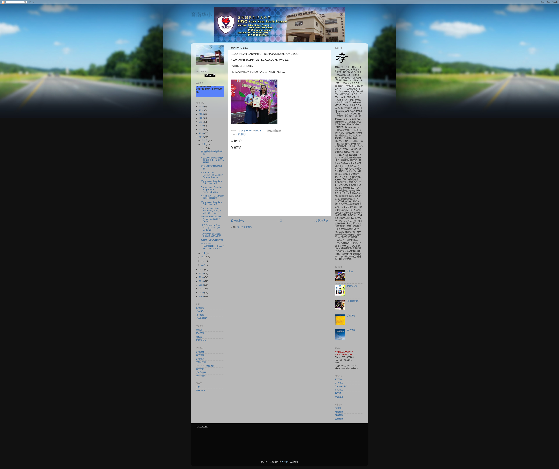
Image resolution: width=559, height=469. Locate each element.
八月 (203, 253)
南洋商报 (339, 415)
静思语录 (339, 397)
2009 (201, 296)
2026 (201, 106)
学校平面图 (201, 376)
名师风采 (200, 308)
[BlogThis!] (271, 130)
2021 (201, 122)
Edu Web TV (340, 386)
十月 (203, 144)
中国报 (338, 408)
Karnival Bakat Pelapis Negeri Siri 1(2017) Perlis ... (211, 219)
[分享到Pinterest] (279, 130)
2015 (201, 273)
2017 (201, 137)
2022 (201, 118)
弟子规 (338, 393)
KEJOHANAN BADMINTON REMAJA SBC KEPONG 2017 (212, 246)
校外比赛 (242, 134)
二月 (203, 265)
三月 (203, 261)
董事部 (199, 330)
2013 (201, 281)
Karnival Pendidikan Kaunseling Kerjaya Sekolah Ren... (211, 210)
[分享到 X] (274, 130)
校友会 (199, 337)
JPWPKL (339, 390)
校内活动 (200, 311)
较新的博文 (238, 220)
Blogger (285, 462)
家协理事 (200, 333)
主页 (279, 220)
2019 (201, 129)
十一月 (204, 140)
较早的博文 (321, 220)
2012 (201, 285)
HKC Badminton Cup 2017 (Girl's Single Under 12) (210, 227)
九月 (203, 148)
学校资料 (200, 355)
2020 (201, 126)
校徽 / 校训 (201, 362)
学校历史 (200, 352)
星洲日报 (339, 419)
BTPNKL (339, 383)
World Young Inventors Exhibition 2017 (211, 182)
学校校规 (200, 369)
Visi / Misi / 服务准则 (205, 366)
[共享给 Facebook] (276, 130)
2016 (201, 270)
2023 (201, 114)
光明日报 (339, 412)
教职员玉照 (201, 340)
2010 (201, 293)
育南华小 (201, 15)
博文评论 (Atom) (244, 227)
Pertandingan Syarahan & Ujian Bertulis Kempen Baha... (212, 189)
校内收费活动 (202, 318)
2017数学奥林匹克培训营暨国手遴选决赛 (212, 197)
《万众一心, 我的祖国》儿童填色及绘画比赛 (211, 235)
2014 (201, 277)
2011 (201, 289)
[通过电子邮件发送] (268, 130)
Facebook (200, 390)
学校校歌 (200, 359)
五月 (203, 257)
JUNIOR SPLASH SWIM (212, 240)
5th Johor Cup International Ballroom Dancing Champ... (212, 174)
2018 (201, 133)
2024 (201, 110)
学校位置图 (201, 372)
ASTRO (338, 379)
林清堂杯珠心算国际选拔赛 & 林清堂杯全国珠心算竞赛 (212, 160)
